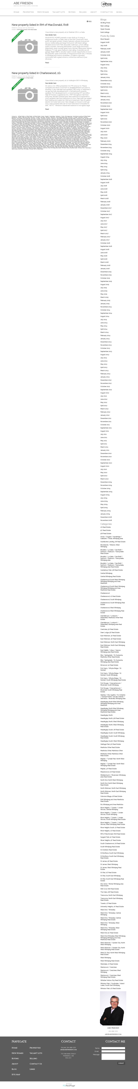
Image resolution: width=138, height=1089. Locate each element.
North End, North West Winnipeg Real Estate (67, 134)
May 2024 (103, 71)
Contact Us (106, 12)
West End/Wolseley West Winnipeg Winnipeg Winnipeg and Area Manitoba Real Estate (112, 937)
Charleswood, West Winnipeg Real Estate (41, 121)
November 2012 (106, 383)
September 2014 (106, 313)
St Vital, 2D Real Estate (41, 141)
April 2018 (103, 195)
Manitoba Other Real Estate (45, 132)
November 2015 (106, 275)
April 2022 (103, 116)
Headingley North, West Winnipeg (72, 129)
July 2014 (103, 319)
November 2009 (106, 485)
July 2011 (103, 434)
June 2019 (103, 163)
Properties (35, 1048)
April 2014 (103, 329)
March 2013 (104, 370)
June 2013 (103, 361)
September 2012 (106, 390)
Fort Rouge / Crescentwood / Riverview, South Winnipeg (110, 684)
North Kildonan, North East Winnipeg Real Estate (29, 135)
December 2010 (106, 453)
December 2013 (105, 342)
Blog (14, 1069)
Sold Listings (104, 32)
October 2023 (105, 84)
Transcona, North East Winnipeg (63, 142)
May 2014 (103, 326)
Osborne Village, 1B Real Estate (49, 135)
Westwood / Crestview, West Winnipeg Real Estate (49, 147)
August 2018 (104, 182)
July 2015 (103, 288)
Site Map (16, 1074)
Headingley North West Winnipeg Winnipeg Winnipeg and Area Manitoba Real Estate (111, 710)
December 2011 (105, 418)
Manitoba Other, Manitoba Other (60, 132)
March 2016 (104, 262)
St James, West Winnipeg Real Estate (26, 141)
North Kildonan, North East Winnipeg (113, 788)
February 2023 (105, 96)
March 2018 (104, 198)
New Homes (17, 1053)
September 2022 (106, 109)
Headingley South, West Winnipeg (112, 741)
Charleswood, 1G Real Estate (25, 78)
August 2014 (104, 316)
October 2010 (105, 460)
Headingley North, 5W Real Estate (55, 129)
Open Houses (105, 29)
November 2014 (106, 307)
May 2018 (103, 192)
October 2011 (105, 425)
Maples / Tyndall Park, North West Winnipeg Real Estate (48, 133)
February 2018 (105, 202)
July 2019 (103, 160)
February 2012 (105, 412)
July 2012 (103, 396)
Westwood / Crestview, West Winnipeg (26, 147)
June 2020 (104, 135)
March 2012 (104, 409)
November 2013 (106, 345)
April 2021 (103, 119)
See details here (50, 35)
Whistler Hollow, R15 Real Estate (70, 147)
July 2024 (103, 68)
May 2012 (103, 402)
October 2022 (105, 106)
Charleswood (41, 120)
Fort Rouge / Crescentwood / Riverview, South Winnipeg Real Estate (42, 127)
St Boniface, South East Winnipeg (36, 139)
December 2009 (106, 482)
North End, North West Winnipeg (47, 134)
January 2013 (104, 377)
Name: (97, 1048)
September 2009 (106, 492)
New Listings (104, 26)
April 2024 (103, 74)
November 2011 (105, 421)
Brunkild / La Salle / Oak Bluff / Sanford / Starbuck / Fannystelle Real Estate (49, 117)
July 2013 (103, 358)
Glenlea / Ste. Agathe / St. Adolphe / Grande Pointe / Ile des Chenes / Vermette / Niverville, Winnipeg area (112, 696)
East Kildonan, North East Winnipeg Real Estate (42, 124)
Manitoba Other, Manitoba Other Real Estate (79, 132)
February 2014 (105, 335)
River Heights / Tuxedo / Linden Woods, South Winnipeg (60, 136)
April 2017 (103, 230)
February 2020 (105, 141)
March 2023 (104, 93)
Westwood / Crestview (108, 967)
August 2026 (104, 42)
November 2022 (106, 103)
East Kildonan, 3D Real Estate (85, 123)
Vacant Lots (36, 1053)
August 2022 (104, 112)
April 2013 (103, 367)
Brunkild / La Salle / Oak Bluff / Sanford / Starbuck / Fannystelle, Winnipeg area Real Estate (53, 118)
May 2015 (103, 294)
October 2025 (105, 55)
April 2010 (103, 476)
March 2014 (104, 332)
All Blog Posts (105, 23)
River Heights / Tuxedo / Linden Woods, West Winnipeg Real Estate (46, 137)
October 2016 (105, 243)
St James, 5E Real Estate (73, 139)
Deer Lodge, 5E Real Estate (55, 123)
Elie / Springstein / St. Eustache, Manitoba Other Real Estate (111, 656)
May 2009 (103, 504)
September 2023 (106, 87)
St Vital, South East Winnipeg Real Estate (73, 141)
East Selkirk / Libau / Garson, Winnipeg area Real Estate (68, 124)
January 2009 (105, 514)
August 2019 (104, 157)
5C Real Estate (29, 116)
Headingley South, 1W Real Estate (34, 130)
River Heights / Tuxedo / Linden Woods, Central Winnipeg (31, 136)
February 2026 (105, 49)
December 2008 (106, 517)
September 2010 (106, 463)
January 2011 (104, 450)
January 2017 (104, 240)
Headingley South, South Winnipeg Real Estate (72, 130)
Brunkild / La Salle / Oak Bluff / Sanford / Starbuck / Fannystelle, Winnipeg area (112, 558)
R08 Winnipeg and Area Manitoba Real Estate (69, 135)
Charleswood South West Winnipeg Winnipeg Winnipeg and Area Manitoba (55, 119)
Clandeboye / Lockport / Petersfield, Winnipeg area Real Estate (111, 624)
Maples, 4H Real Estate (68, 133)
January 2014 (105, 339)
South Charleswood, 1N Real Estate (70, 138)
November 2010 (106, 456)
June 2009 (104, 501)
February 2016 (105, 265)
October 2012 (105, 386)
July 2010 (103, 469)
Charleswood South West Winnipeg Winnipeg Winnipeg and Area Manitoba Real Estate (112, 588)
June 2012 (103, 399)
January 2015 (104, 304)
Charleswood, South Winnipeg (66, 120)
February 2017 (105, 237)
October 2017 (105, 211)
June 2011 (103, 437)
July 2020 (103, 131)
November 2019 (106, 147)
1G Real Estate (21, 116)
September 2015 (106, 281)
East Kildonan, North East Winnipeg (21, 124)
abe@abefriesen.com (113, 1034)
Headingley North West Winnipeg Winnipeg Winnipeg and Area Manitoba (53, 128)
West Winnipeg (51, 146)
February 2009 (105, 511)
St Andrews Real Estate (21, 139)
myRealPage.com (69, 1086)
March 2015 (104, 297)
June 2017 (103, 224)
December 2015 (105, 272)
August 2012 (104, 393)
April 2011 (103, 444)
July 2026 (103, 45)
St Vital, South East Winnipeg (55, 141)
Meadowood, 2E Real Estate (81, 133)
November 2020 (106, 122)
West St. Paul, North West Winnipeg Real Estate (34, 146)
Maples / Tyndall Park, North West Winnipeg (23, 133)
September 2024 (106, 61)
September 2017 (106, 214)
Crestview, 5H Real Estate (42, 123)
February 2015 (105, 300)
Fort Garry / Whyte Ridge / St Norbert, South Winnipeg (29, 126)
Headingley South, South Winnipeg (51, 130)
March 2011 (104, 447)
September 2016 (106, 246)
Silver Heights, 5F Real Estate (54, 138)
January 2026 (105, 52)
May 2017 (103, 227)
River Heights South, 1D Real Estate (71, 137)
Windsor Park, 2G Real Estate (36, 148)
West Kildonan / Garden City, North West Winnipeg (55, 145)
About (15, 1064)
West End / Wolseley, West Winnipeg (32, 144)
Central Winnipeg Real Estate (29, 119)
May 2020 (103, 138)
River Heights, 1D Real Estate (110, 831)
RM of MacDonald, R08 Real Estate (27, 29)
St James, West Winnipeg (109, 864)
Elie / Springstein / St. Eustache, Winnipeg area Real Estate (46, 125)
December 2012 (105, 380)
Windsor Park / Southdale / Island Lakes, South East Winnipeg (112, 984)
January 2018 (105, 205)
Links (32, 1069)
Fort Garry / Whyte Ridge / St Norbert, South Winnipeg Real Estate (60, 126)
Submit (121, 1063)
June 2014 (103, 323)
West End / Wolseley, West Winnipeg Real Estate (53, 144)
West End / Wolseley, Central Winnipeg (64, 143)
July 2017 (103, 221)
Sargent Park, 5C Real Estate (40, 138)
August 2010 (104, 466)
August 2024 (104, 65)
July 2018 (103, 186)
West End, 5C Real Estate (72, 144)
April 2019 (103, 170)
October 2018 (105, 176)
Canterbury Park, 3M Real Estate (84, 118)
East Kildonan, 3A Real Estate (70, 123)
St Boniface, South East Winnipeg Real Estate (56, 139)
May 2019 (103, 166)
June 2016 (103, 253)
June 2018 (103, 189)
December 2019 (106, 144)
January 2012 (104, 415)
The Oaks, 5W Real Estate (48, 142)
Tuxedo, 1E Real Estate (21, 143)
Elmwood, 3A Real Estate (68, 125)
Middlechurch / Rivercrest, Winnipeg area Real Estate (25, 134)
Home (16, 12)
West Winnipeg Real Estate (61, 146)
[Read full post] (28, 46)
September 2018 (106, 179)
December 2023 (106, 80)
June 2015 (103, 291)
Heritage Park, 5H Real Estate (30, 132)
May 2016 (103, 256)
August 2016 (104, 249)
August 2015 (104, 284)
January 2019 (105, 173)
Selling (33, 1058)
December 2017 (105, 208)
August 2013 (104, 355)
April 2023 (103, 90)
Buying (15, 1058)
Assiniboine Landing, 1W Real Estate (82, 116)
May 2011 (103, 441)
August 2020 (104, 128)
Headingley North (42, 129)
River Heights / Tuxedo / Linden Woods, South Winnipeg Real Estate (113, 818)
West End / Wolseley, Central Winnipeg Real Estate (110, 919)
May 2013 (103, 364)
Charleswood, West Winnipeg (23, 121)
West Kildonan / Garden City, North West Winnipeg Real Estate (112, 948)
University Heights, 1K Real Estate (35, 143)
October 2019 (105, 151)
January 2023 (105, 100)
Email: (97, 1051)
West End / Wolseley (49, 143)
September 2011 (106, 428)
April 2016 (103, 259)
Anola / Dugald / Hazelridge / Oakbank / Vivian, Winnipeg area (56, 116)
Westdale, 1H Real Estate (75, 146)
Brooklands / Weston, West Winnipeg (21, 117)
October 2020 (105, 125)
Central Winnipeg (16, 119)
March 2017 (104, 233)
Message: (96, 1054)
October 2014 (105, 310)
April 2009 (104, 507)
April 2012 (103, 405)
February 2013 (105, 374)
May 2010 (103, 472)
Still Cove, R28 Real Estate (35, 142)
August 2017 (104, 217)
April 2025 (103, 58)
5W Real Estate (37, 116)
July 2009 (103, 498)
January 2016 (105, 268)
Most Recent (104, 39)
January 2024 (105, 77)
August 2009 (104, 495)
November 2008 (106, 520)
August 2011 (104, 431)
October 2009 (105, 488)
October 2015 (105, 278)
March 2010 (104, 479)
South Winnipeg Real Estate (110, 847)
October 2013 (105, 348)
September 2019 (106, 154)
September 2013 (106, 351)
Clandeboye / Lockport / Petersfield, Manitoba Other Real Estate (66, 121)
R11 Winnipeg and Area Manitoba (111, 804)
